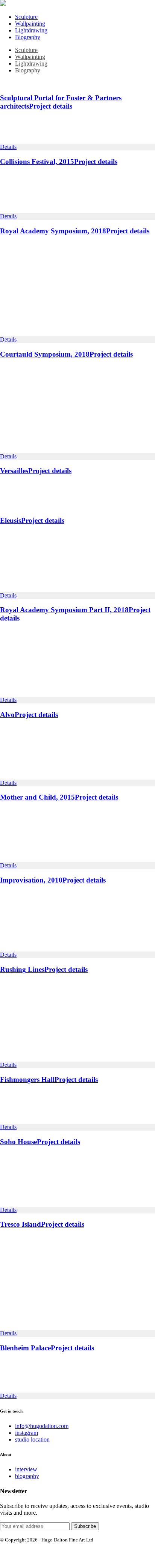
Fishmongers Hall (27, 1079)
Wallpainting (30, 23)
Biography (27, 37)
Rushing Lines (22, 969)
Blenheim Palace (25, 1348)
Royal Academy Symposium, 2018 (53, 231)
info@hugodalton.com (41, 1426)
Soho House (18, 1142)
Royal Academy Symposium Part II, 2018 (64, 610)
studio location (32, 1439)
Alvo (7, 715)
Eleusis (10, 520)
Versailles (14, 471)
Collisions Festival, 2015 (37, 161)
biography (27, 1476)
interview (26, 1469)
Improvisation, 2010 (31, 880)
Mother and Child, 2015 (37, 797)
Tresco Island (20, 1224)
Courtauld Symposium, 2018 (45, 354)
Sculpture (26, 17)
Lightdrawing (31, 30)
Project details (50, 106)
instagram (26, 1432)
